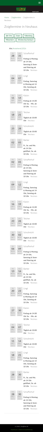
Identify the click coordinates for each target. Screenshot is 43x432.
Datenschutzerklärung (25, 429)
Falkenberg (28, 36)
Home (6, 17)
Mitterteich (10, 40)
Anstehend (17, 48)
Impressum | (15, 429)
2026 (24, 48)
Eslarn (18, 36)
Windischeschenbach (26, 40)
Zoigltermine (16, 17)
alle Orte (9, 36)
